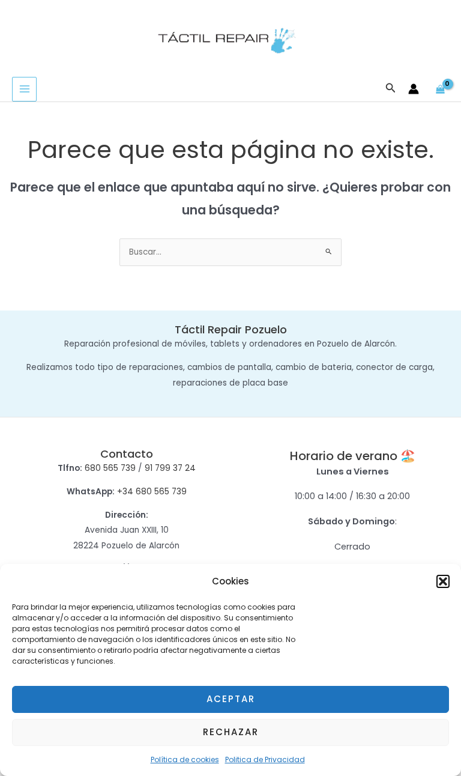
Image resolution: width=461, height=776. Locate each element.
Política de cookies (185, 759)
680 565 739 (110, 468)
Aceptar (230, 699)
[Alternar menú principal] (24, 89)
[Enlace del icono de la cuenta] (413, 88)
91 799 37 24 (170, 468)
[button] (443, 581)
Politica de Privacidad (265, 759)
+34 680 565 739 (152, 491)
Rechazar (231, 732)
